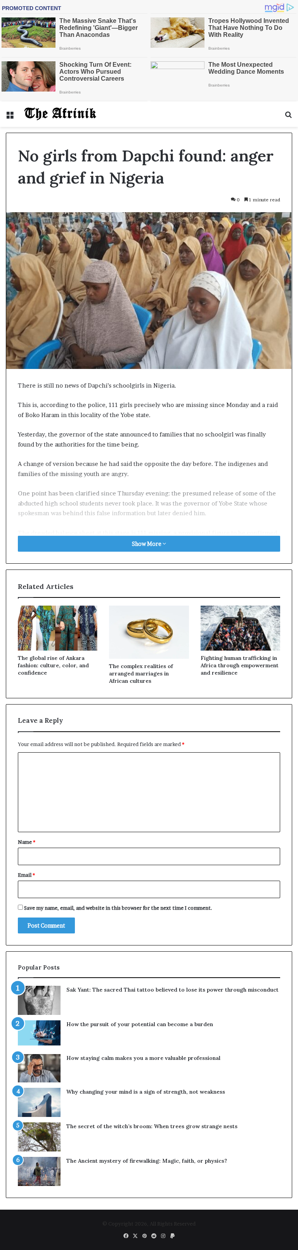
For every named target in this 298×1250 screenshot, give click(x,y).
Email (26, 875)
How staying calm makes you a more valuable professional (143, 1057)
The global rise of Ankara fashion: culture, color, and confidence (53, 665)
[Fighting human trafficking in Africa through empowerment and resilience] (240, 628)
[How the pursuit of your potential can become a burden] (39, 1034)
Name (26, 842)
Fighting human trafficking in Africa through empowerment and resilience (240, 665)
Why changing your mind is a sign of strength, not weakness (145, 1091)
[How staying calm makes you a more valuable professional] (39, 1068)
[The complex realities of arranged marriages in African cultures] (149, 632)
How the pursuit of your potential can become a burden (139, 1024)
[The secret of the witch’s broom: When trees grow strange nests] (39, 1136)
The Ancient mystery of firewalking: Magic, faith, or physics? (146, 1160)
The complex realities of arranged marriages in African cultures (141, 673)
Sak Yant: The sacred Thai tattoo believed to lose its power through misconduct (172, 989)
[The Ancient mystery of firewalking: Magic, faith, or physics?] (39, 1171)
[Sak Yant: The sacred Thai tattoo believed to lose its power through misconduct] (39, 1000)
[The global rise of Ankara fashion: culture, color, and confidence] (57, 628)
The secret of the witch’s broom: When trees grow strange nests (151, 1126)
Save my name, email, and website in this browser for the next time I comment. (118, 908)
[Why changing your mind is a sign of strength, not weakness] (39, 1102)
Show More (147, 543)
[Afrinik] (60, 114)
